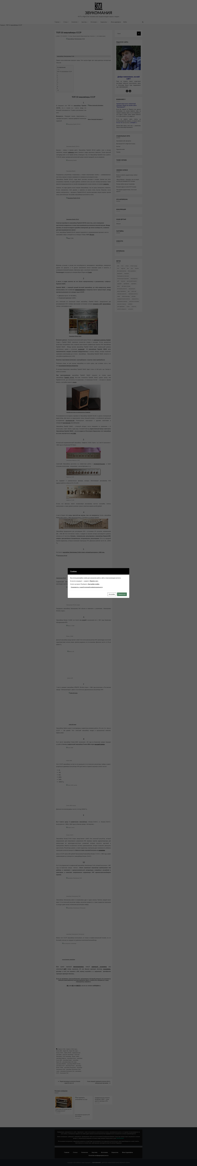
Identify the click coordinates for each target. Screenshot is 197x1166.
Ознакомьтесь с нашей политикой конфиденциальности (87, 587)
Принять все (122, 594)
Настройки (112, 594)
